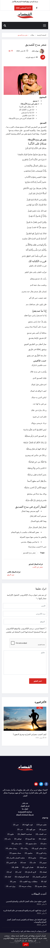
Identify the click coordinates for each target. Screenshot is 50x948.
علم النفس (11, 862)
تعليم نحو (42, 825)
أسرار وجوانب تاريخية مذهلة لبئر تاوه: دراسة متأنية (28, 931)
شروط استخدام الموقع (25, 814)
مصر (13, 881)
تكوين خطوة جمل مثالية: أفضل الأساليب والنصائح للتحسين (26, 901)
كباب (18, 872)
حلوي (10, 834)
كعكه (8, 877)
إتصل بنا (25, 809)
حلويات (43, 839)
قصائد (43, 872)
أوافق (26, 944)
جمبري (43, 829)
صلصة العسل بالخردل (16, 858)
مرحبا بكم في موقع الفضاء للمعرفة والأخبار (25, 1)
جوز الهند (30, 829)
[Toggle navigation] (44, 25)
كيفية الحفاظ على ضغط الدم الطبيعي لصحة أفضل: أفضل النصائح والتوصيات (26, 920)
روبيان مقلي (11, 848)
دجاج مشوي (31, 844)
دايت (8, 839)
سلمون (29, 853)
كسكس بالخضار (40, 877)
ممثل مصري (41, 886)
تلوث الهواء (27, 825)
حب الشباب (41, 834)
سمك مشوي (15, 853)
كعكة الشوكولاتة (22, 877)
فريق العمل (25, 806)
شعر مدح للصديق (29, 553)
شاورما (32, 858)
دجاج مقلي (17, 844)
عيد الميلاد (42, 867)
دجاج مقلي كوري (39, 848)
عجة (23, 862)
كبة (9, 872)
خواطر (18, 839)
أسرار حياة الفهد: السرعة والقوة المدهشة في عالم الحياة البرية (24, 910)
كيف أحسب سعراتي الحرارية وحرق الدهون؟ (29, 734)
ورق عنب (10, 886)
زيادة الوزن (41, 853)
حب (20, 829)
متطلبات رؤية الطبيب (29, 881)
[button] (39, 703)
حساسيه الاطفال (25, 834)
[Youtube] (36, 784)
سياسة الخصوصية (25, 812)
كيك (44, 881)
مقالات (32, 35)
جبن (16, 825)
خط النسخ (30, 839)
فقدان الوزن (27, 867)
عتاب (33, 862)
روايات (24, 848)
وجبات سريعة (25, 886)
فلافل (15, 867)
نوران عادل (35, 51)
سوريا (43, 858)
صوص (43, 862)
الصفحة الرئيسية (41, 35)
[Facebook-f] (46, 784)
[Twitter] (41, 784)
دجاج (44, 844)
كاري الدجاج (30, 872)
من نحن (25, 803)
